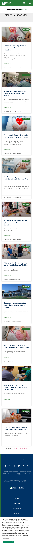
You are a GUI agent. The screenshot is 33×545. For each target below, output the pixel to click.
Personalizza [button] (14, 538)
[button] (29, 3)
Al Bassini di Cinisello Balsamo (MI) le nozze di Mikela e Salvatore (15, 223)
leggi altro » (7, 63)
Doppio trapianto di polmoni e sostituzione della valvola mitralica (15, 48)
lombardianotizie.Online (17, 459)
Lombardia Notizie (13, 9)
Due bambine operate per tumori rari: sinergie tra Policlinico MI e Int (16, 179)
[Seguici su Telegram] (15, 466)
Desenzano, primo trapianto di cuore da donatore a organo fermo (15, 305)
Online (24, 9)
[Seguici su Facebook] (6, 466)
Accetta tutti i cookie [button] (8, 541)
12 (20, 448)
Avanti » (24, 448)
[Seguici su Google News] (23, 466)
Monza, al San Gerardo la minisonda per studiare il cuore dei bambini (15, 387)
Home (13, 20)
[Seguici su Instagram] (19, 466)
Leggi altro (6, 538)
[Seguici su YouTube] (28, 466)
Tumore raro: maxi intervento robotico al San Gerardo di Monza (15, 93)
